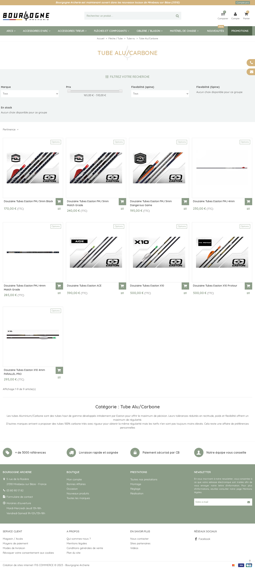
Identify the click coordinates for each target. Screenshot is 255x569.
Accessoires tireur (71, 31)
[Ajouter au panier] (59, 201)
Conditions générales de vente (85, 548)
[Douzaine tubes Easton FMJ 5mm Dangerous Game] (159, 168)
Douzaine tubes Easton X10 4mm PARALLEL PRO (24, 372)
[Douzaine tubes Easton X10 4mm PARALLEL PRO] (33, 337)
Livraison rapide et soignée (98, 452)
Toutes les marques (78, 498)
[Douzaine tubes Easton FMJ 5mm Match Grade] (96, 168)
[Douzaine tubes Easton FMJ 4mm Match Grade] (33, 252)
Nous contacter (139, 538)
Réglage (135, 488)
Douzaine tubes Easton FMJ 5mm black (28, 201)
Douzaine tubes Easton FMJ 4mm (214, 201)
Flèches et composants (110, 31)
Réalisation (136, 493)
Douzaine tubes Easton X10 (147, 285)
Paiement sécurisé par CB (161, 452)
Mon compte (74, 479)
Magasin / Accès (13, 538)
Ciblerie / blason (148, 31)
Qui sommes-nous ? (79, 538)
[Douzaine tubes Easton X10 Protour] (222, 252)
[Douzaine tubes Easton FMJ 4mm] (222, 168)
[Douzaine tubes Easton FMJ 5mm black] (33, 168)
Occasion (72, 488)
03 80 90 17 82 (15, 490)
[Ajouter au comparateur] (59, 208)
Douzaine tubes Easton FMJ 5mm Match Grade (88, 203)
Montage (135, 484)
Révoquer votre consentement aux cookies (28, 552)
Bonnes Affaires (76, 484)
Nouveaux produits (78, 493)
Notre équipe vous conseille (226, 452)
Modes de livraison (14, 548)
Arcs (10, 31)
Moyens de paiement (15, 543)
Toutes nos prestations (143, 479)
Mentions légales (77, 543)
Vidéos (134, 548)
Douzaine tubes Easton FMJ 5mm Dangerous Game (151, 203)
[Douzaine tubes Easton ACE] (96, 252)
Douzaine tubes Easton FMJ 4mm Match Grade (25, 287)
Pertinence (9, 129)
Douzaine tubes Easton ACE (84, 285)
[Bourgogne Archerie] (26, 16)
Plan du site (73, 552)
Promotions (239, 31)
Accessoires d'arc (35, 31)
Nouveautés (215, 29)
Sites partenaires (140, 543)
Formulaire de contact (20, 496)
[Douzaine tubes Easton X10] (159, 252)
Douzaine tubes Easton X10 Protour (215, 285)
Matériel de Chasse (183, 31)
